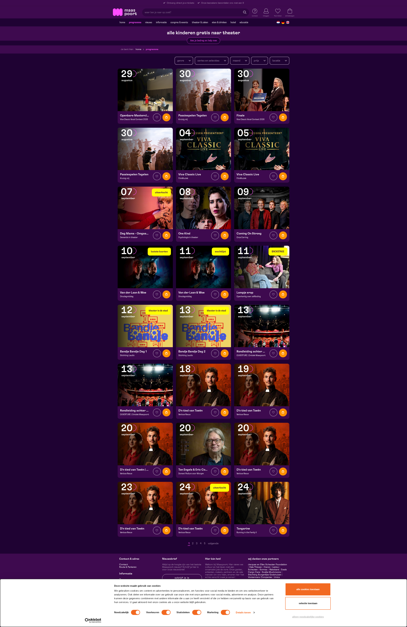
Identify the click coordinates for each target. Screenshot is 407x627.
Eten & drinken (219, 22)
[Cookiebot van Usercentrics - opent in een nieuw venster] (93, 620)
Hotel (233, 22)
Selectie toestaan (308, 603)
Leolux (275, 567)
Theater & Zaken (200, 22)
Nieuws (148, 22)
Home (122, 22)
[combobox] (184, 61)
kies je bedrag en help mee (203, 40)
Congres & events (179, 22)
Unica (277, 577)
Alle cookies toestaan (308, 589)
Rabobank (274, 570)
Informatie (161, 22)
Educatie (244, 22)
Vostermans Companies (260, 577)
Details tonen (243, 612)
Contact (123, 564)
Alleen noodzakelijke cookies (308, 616)
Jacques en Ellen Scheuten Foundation (267, 564)
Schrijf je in (182, 578)
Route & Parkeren (128, 567)
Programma (135, 22)
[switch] (166, 612)
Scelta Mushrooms (271, 572)
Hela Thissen (255, 567)
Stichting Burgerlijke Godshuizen (264, 575)
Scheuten (253, 570)
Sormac (264, 570)
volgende (213, 543)
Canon (267, 567)
